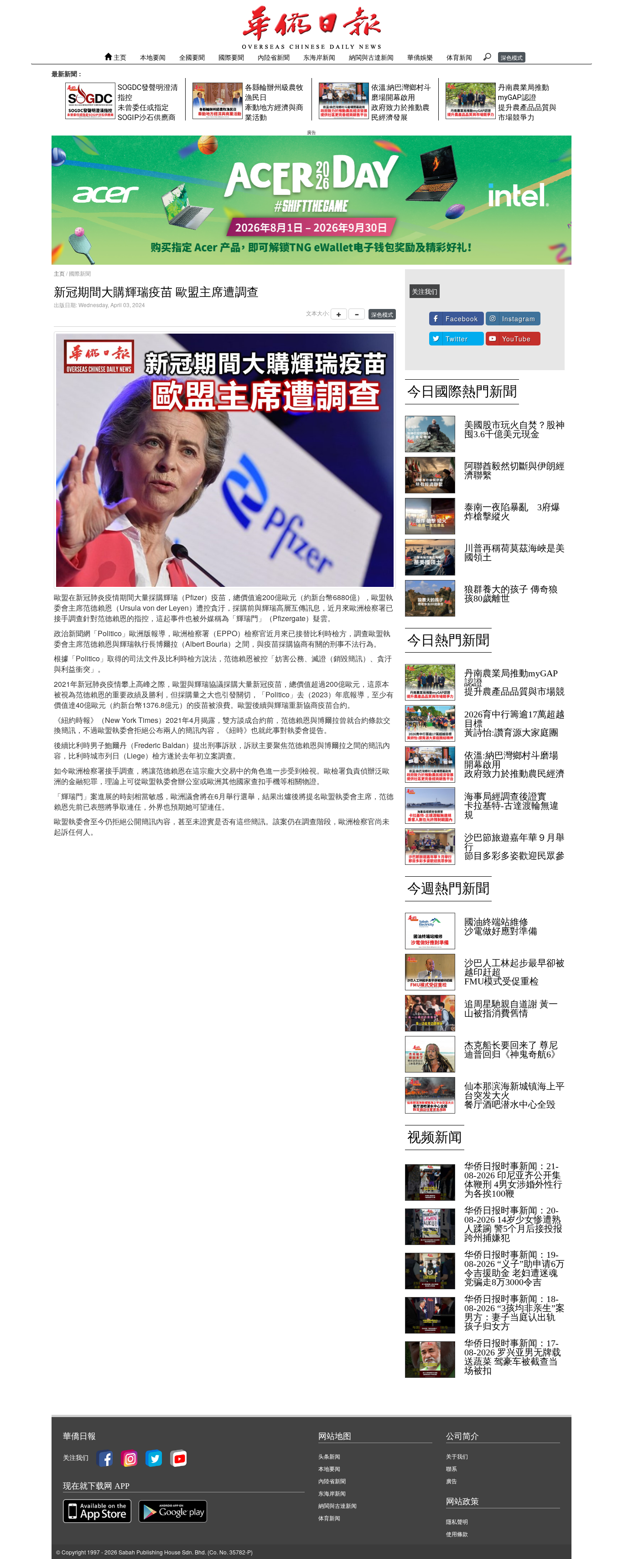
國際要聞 (231, 57)
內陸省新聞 (274, 57)
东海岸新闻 (319, 57)
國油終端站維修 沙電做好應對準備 (500, 926)
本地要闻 (153, 57)
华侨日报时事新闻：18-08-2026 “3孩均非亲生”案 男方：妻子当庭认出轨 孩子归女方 (514, 1312)
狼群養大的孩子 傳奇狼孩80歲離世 (511, 593)
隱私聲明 (457, 1521)
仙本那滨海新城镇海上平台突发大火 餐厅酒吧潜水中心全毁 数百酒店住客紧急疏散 (514, 1100)
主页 (119, 57)
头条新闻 (329, 1456)
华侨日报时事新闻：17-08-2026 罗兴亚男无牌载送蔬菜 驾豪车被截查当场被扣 (512, 1357)
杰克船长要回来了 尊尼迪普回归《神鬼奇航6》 (512, 1049)
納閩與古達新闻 (371, 57)
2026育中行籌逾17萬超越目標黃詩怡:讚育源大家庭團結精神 (514, 728)
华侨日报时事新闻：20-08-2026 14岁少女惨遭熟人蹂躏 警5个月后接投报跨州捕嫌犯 (513, 1224)
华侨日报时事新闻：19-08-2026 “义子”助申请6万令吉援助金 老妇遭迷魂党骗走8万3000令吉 (514, 1268)
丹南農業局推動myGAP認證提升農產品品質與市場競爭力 (514, 687)
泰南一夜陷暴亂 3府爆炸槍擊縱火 (512, 511)
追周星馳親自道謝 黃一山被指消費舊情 (511, 1008)
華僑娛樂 (420, 57)
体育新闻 (459, 57)
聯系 (451, 1468)
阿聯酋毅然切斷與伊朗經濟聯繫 (514, 470)
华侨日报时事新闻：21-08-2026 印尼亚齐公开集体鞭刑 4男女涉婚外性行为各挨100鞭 (513, 1179)
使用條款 (457, 1534)
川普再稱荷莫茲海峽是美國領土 (514, 552)
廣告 (451, 1481)
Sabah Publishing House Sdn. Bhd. (162, 1552)
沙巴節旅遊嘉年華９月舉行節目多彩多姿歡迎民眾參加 (514, 851)
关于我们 (457, 1456)
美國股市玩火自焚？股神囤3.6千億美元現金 (514, 429)
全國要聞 (192, 57)
